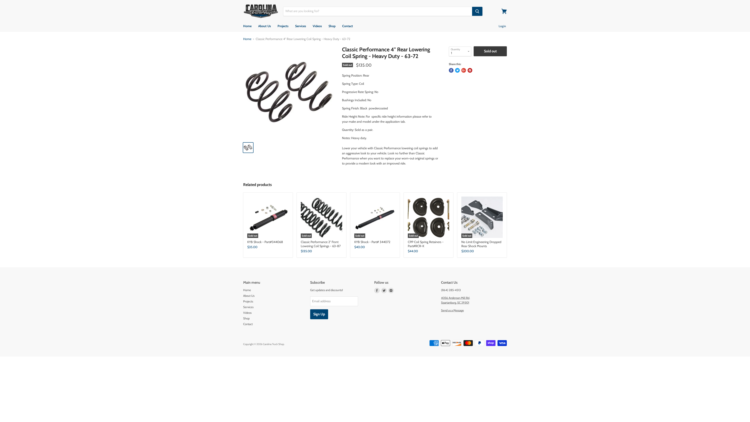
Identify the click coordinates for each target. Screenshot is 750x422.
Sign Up (319, 314)
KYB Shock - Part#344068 (265, 242)
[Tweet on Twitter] (457, 70)
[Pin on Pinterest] (470, 70)
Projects (283, 26)
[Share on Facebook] (451, 70)
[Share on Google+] (463, 70)
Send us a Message (452, 310)
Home (247, 26)
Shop (332, 26)
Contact (347, 26)
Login (502, 26)
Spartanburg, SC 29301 (455, 302)
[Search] (477, 11)
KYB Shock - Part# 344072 (372, 242)
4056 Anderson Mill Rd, (455, 298)
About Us (264, 26)
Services (300, 26)
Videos (317, 26)
